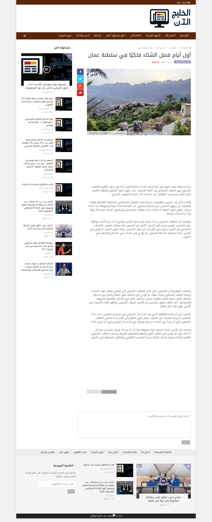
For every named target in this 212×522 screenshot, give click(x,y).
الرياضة (97, 35)
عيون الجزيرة (65, 35)
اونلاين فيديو (47, 452)
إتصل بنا (145, 452)
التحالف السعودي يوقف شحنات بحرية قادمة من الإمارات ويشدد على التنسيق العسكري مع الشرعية (37, 266)
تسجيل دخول (182, 2)
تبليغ (155, 62)
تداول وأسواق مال (46, 150)
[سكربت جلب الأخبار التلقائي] (102, 516)
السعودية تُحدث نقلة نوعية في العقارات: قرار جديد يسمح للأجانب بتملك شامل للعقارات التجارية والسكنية (38, 165)
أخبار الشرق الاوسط (46, 108)
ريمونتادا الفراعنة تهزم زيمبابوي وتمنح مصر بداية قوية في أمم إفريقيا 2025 (38, 246)
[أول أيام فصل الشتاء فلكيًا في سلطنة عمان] (139, 102)
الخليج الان (184, 48)
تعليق (186, 442)
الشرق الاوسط (153, 35)
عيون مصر (64, 452)
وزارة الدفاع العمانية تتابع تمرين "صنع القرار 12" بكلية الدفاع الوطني (39, 122)
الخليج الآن (170, 35)
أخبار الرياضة (49, 253)
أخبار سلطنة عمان (47, 129)
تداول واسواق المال (116, 35)
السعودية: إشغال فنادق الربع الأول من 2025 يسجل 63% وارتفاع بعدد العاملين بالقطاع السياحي (37, 143)
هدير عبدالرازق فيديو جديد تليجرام (37, 184)
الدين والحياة (82, 35)
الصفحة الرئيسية (163, 452)
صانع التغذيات (129, 452)
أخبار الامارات (48, 215)
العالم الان (136, 35)
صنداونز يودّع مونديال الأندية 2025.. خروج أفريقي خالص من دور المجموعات (47, 86)
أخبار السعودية (48, 174)
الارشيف (172, 48)
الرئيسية (184, 35)
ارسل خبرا (113, 452)
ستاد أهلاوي (80, 452)
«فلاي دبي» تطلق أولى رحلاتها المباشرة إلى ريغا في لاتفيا (38, 227)
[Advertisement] (139, 162)
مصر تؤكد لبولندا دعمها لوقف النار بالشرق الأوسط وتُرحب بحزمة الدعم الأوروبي (37, 101)
